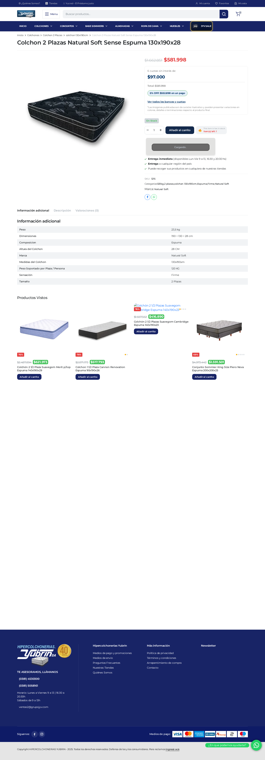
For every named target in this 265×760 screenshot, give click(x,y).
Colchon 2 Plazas (52, 35)
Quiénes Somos (102, 672)
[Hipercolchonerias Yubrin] (26, 14)
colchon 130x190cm (77, 35)
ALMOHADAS (122, 26)
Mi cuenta (204, 3)
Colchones (33, 35)
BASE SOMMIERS (94, 26)
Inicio (20, 35)
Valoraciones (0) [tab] (87, 210)
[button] (241, 14)
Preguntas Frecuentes (106, 662)
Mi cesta (242, 3)
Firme (210, 184)
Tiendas (53, 3)
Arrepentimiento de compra (164, 662)
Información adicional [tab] (33, 210)
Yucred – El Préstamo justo (80, 3)
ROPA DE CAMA (149, 26)
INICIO (22, 26)
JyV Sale (206, 26)
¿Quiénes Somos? (30, 3)
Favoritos (224, 3)
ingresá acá (172, 749)
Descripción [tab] (62, 210)
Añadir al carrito (179, 130)
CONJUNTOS (67, 26)
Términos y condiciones (161, 658)
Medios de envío (103, 658)
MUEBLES (175, 26)
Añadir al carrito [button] (29, 376)
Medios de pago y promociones (112, 653)
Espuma (202, 184)
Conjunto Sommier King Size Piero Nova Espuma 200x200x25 (218, 368)
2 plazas (169, 184)
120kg (160, 184)
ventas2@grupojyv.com (33, 707)
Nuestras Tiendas (103, 667)
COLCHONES (41, 26)
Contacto (152, 667)
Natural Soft (222, 184)
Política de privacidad (160, 653)
